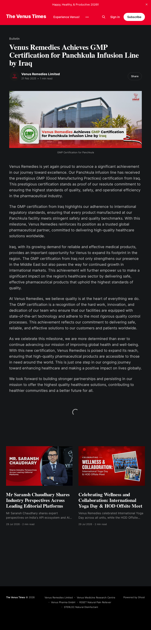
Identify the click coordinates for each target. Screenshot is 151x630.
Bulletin (14, 38)
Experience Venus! (66, 17)
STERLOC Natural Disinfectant (81, 607)
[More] (87, 17)
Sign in (115, 17)
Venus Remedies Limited (40, 74)
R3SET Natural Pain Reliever (95, 602)
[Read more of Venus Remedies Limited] (14, 76)
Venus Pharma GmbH (63, 602)
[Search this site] (104, 17)
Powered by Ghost (134, 597)
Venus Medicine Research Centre (96, 597)
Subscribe (134, 17)
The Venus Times (26, 16)
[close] (147, 4)
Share (134, 76)
